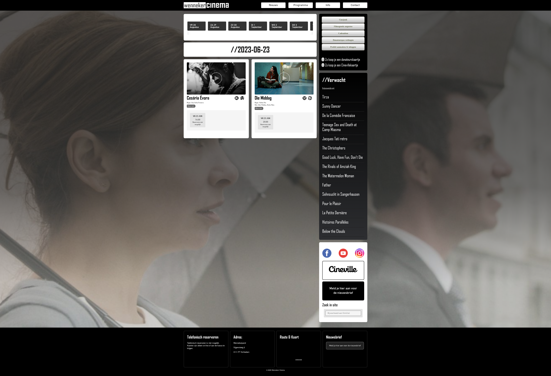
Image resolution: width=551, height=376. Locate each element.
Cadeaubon (343, 33)
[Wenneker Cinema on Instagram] (359, 256)
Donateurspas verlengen (343, 40)
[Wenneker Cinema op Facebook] (326, 256)
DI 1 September (256, 26)
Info (328, 5)
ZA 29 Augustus (214, 26)
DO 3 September (297, 26)
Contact (355, 5)
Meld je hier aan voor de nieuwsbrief (343, 290)
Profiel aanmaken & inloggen (343, 47)
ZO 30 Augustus (235, 26)
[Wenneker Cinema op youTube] (343, 256)
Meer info (191, 106)
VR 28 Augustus (194, 26)
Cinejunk (343, 20)
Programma (300, 5)
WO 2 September (277, 26)
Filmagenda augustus (343, 26)
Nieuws (273, 5)
